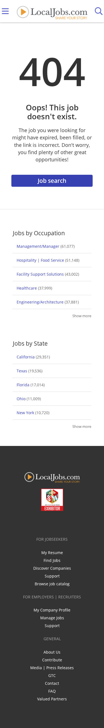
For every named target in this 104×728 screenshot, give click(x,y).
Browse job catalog (52, 583)
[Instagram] (67, 522)
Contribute (52, 660)
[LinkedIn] (48, 522)
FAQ (52, 691)
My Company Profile (52, 610)
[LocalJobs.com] (52, 11)
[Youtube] (58, 522)
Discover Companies (52, 568)
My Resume (52, 552)
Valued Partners (52, 699)
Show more (81, 316)
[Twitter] (39, 522)
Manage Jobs (52, 617)
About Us (52, 652)
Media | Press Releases (52, 667)
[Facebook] (30, 522)
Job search (52, 181)
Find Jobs (52, 560)
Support (52, 576)
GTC (52, 675)
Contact (52, 683)
